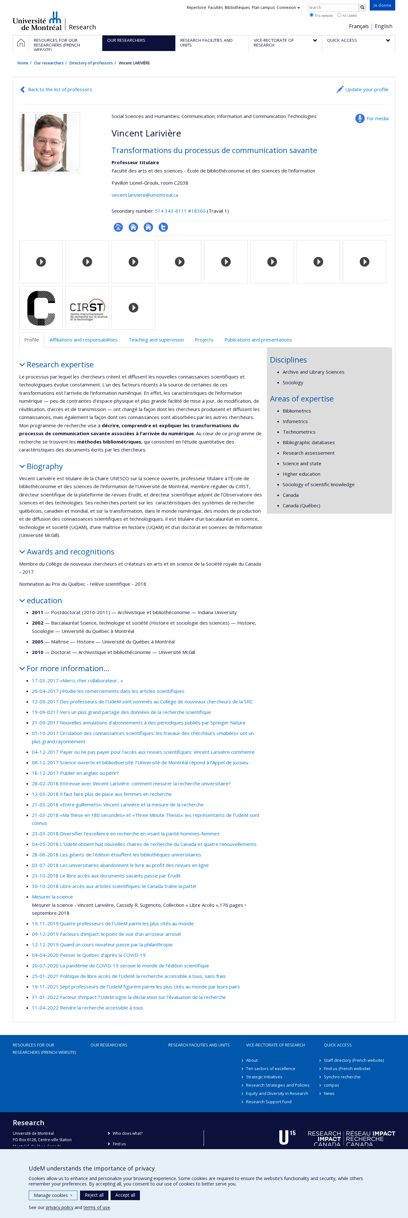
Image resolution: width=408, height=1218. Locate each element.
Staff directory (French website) (354, 1060)
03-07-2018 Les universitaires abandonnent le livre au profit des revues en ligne (120, 865)
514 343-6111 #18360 (180, 211)
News (329, 1093)
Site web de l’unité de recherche (133, 227)
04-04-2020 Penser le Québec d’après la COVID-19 (89, 955)
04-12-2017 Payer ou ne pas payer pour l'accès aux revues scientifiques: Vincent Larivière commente (143, 752)
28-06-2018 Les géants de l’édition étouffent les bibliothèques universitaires (116, 854)
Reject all (94, 1195)
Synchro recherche (342, 1077)
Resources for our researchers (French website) (44, 1048)
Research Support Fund (269, 1101)
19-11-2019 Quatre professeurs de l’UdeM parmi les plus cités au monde (113, 923)
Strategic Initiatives (264, 1077)
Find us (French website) (347, 1068)
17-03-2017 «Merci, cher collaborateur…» (77, 680)
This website (323, 15)
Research (82, 27)
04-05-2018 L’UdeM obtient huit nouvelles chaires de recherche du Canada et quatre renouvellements (144, 844)
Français (359, 26)
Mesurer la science (52, 896)
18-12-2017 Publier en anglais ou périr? (75, 773)
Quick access (338, 1045)
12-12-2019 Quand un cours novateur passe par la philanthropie (102, 944)
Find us (119, 1144)
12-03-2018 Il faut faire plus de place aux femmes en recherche (102, 794)
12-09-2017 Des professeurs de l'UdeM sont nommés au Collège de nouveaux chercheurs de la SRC (142, 701)
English (383, 26)
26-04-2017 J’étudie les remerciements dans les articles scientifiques (108, 691)
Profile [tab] (31, 339)
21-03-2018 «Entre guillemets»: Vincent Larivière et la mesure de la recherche (118, 804)
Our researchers (49, 63)
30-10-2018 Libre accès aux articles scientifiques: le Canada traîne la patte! (114, 886)
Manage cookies (53, 1195)
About (252, 1060)
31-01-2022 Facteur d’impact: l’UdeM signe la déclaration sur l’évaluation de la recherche (129, 997)
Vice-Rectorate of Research (275, 1045)
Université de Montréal (37, 20)
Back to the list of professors (60, 89)
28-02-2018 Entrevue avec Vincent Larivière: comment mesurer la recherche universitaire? (131, 783)
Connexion (286, 7)
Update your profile (367, 89)
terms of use (97, 1207)
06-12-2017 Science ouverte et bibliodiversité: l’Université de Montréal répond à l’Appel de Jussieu (140, 762)
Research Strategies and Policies (278, 1085)
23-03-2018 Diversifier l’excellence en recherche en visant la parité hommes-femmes (126, 833)
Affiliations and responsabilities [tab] (84, 339)
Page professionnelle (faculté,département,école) (118, 227)
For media (378, 118)
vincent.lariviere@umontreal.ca (145, 195)
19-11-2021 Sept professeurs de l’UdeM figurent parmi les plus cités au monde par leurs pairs (136, 986)
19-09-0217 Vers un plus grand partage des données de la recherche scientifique (121, 712)
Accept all (125, 1195)
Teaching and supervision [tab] (156, 339)
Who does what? (127, 1133)
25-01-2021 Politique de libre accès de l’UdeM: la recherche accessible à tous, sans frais (129, 976)
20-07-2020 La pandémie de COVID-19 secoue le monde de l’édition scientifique (120, 965)
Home (23, 63)
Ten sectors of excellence (270, 1068)
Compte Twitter (163, 227)
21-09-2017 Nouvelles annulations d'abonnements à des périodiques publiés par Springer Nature (138, 722)
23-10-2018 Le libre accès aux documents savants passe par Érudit (106, 875)
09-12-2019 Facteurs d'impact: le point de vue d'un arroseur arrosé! (106, 934)
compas (331, 1085)
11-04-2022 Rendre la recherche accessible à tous (87, 1007)
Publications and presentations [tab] (258, 339)
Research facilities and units (199, 1045)
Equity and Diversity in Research (277, 1093)
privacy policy (59, 1207)
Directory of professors (91, 63)
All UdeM (349, 15)
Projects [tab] (204, 339)
